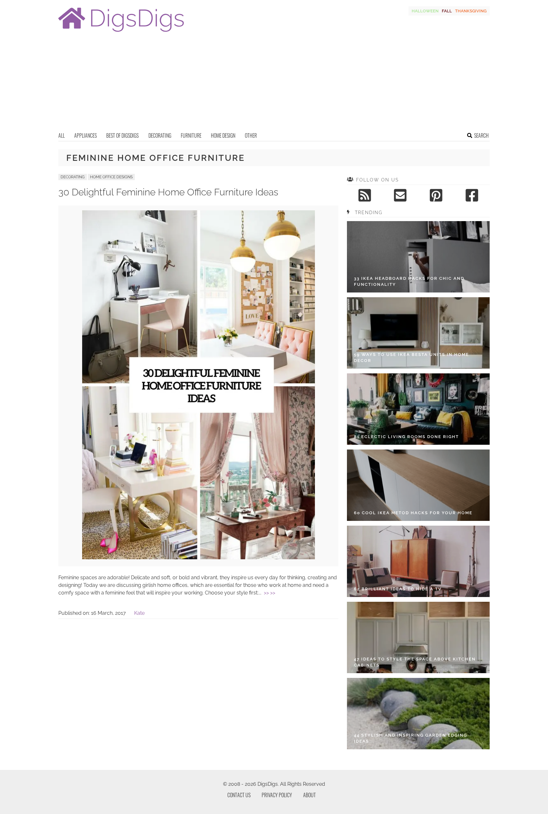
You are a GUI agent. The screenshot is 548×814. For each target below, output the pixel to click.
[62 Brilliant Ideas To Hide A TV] (418, 561)
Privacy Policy (277, 795)
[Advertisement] (274, 84)
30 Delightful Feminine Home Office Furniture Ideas (168, 192)
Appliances (85, 135)
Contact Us (239, 795)
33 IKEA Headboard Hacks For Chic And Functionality (409, 281)
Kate (139, 613)
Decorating (159, 135)
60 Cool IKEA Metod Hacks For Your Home (413, 512)
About (309, 795)
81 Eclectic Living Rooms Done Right (406, 436)
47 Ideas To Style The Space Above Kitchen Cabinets (415, 662)
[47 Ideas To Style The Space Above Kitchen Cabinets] (418, 637)
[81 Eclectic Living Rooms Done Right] (418, 409)
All (61, 135)
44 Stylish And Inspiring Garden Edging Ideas (410, 738)
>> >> (269, 593)
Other (251, 135)
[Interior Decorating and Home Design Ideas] (121, 33)
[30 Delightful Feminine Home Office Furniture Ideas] (198, 558)
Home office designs (111, 177)
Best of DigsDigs (122, 135)
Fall (447, 11)
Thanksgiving (470, 11)
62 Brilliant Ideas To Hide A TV (398, 589)
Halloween (425, 11)
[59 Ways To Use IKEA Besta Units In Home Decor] (418, 333)
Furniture (191, 135)
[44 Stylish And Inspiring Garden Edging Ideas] (418, 713)
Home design (223, 135)
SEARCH (481, 135)
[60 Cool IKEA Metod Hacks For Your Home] (418, 485)
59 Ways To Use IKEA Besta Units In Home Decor (411, 357)
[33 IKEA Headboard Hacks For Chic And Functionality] (418, 256)
